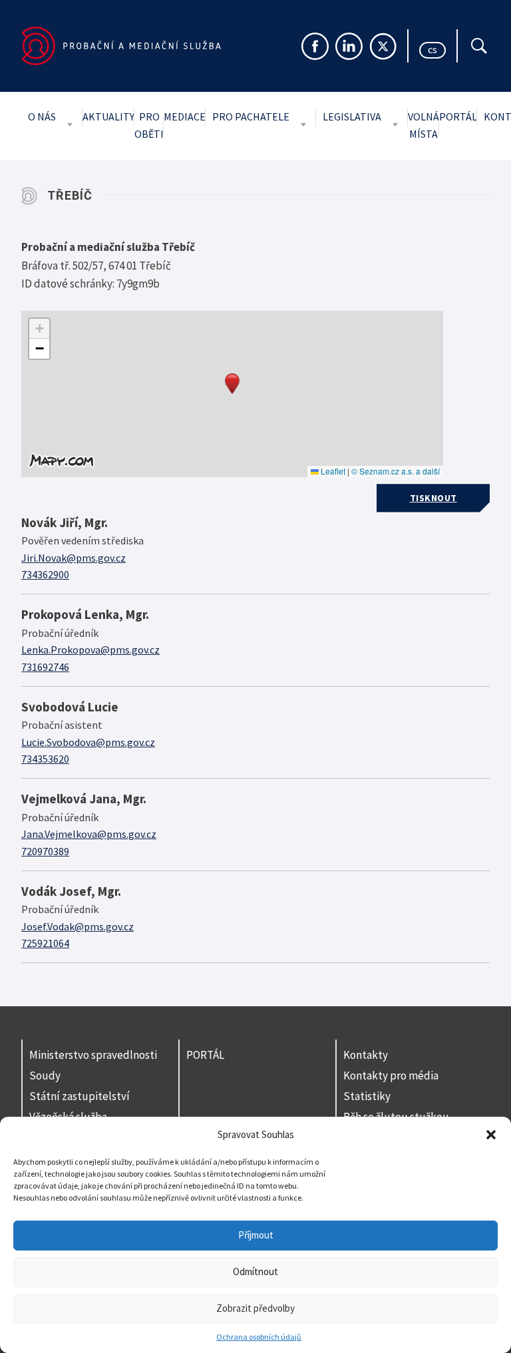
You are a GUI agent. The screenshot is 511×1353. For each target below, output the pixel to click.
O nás (42, 116)
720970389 (45, 851)
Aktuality (108, 116)
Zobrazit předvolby (255, 1308)
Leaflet (332, 471)
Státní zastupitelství (79, 1096)
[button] (491, 1134)
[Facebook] (315, 46)
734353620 (45, 758)
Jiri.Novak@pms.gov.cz (73, 557)
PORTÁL (205, 1055)
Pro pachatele (250, 116)
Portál (458, 116)
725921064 (45, 943)
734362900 (45, 574)
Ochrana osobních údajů (258, 1337)
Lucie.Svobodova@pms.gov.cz (88, 742)
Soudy (45, 1075)
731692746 (45, 667)
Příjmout (255, 1235)
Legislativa (352, 116)
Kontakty (365, 1055)
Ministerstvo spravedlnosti (93, 1055)
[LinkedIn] (349, 46)
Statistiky (367, 1096)
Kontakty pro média (390, 1075)
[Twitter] (383, 46)
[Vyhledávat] (479, 46)
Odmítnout (255, 1271)
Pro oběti (149, 125)
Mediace (185, 116)
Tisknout (433, 498)
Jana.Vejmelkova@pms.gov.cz (88, 834)
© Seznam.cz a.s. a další (395, 471)
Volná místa (423, 125)
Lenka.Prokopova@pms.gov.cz (90, 649)
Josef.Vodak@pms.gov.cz (77, 926)
